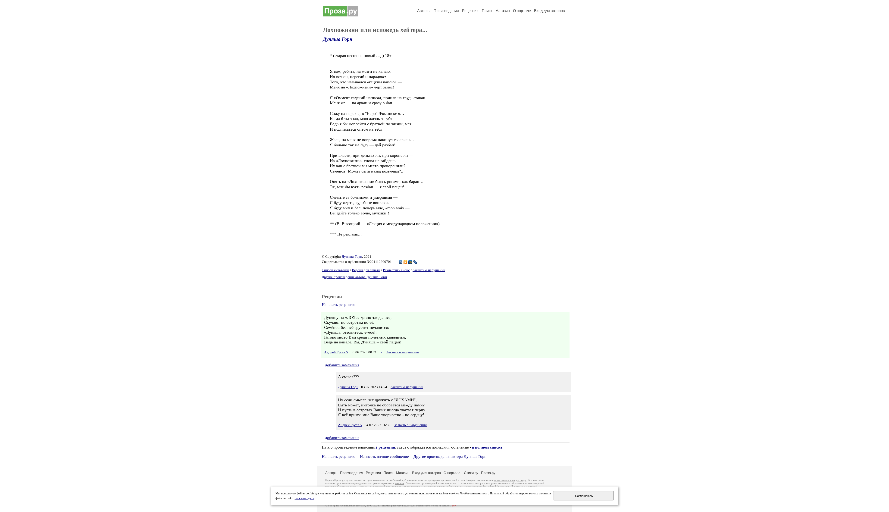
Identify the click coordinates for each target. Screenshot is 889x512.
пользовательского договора (510, 480)
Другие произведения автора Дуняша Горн (354, 277)
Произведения (446, 11)
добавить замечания (342, 365)
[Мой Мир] (410, 262)
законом (399, 483)
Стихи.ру (471, 473)
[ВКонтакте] (400, 262)
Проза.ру (488, 473)
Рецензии (470, 11)
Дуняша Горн (337, 39)
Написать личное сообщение (384, 456)
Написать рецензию (338, 304)
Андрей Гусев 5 (336, 352)
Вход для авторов (549, 11)
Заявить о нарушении (429, 270)
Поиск (487, 11)
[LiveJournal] (415, 262)
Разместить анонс (396, 270)
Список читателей (335, 270)
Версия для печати (366, 270)
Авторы (423, 11)
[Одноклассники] (405, 262)
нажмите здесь (304, 498)
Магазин (502, 11)
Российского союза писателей (433, 505)
